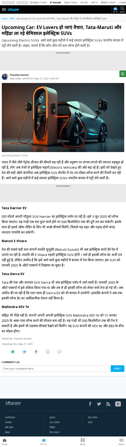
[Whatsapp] (13, 353)
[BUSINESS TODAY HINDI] (13, 9)
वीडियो (52, 427)
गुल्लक (52, 417)
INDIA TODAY (70, 2)
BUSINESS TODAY (38, 2)
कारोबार (8, 422)
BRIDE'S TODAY (108, 2)
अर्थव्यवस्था (10, 417)
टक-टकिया (54, 422)
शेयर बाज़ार (54, 432)
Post (117, 368)
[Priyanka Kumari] (5, 76)
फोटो (90, 422)
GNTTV (94, 2)
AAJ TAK (84, 2)
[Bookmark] (48, 353)
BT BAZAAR (55, 2)
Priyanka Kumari (19, 74)
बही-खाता (9, 427)
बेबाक (7, 432)
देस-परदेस (92, 417)
